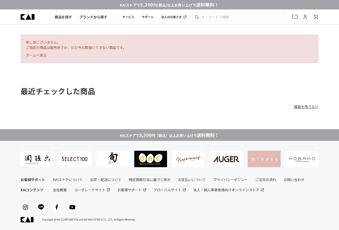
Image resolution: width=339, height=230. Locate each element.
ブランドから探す (93, 16)
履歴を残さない (306, 106)
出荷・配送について (105, 179)
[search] (197, 16)
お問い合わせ (294, 179)
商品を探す (63, 16)
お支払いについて (192, 179)
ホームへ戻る (36, 55)
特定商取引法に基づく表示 (149, 179)
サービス (128, 17)
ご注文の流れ (265, 179)
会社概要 (60, 189)
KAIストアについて (68, 179)
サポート (148, 17)
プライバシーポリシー (230, 179)
